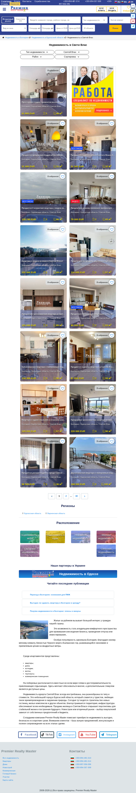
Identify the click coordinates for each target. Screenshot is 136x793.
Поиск (115, 28)
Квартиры (7, 761)
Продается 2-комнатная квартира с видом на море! (44, 208)
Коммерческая (9, 771)
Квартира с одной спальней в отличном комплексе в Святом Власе (44, 420)
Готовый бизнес (9, 774)
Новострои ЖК (20, 20)
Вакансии (15, 4)
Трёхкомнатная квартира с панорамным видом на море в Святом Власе (44, 367)
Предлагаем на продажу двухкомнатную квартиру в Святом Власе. (93, 261)
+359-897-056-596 (83, 764)
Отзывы (4, 4)
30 (76, 496)
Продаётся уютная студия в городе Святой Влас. (44, 473)
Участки (6, 777)
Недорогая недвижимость (81, 537)
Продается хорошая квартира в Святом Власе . (93, 367)
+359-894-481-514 (83, 761)
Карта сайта (8, 780)
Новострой (7, 767)
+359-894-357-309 (83, 767)
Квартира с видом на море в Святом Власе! (42, 261)
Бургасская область (32, 513)
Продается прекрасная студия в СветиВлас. (42, 155)
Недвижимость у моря (30, 537)
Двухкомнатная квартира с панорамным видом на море (93, 473)
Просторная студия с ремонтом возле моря (42, 102)
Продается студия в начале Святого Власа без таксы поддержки (93, 155)
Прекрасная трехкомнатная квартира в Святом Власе (44, 314)
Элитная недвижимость (106, 537)
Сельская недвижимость (106, 551)
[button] (14, 28)
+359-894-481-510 (83, 758)
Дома (5, 764)
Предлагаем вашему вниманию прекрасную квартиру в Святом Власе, (93, 208)
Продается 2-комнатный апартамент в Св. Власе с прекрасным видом (93, 314)
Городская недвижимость (30, 551)
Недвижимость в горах (55, 537)
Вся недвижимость (11, 758)
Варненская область (56, 513)
